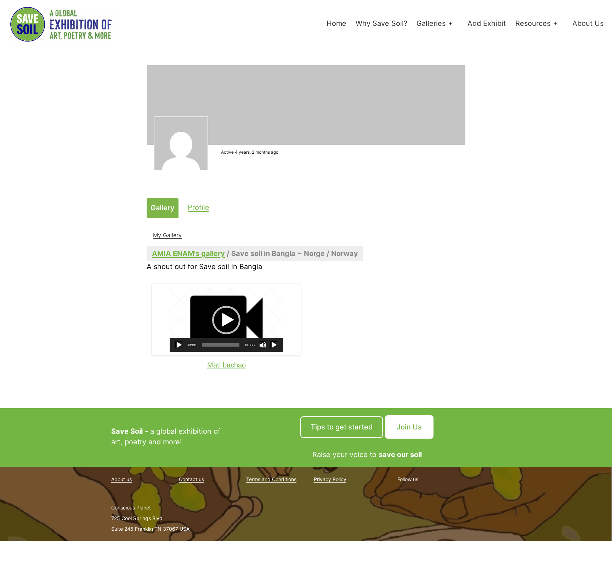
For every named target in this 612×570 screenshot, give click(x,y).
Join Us (409, 427)
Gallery (163, 208)
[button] (226, 320)
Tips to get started (342, 427)
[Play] (178, 344)
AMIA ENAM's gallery (188, 253)
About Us (588, 23)
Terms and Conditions (271, 479)
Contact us (191, 479)
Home (336, 23)
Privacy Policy (330, 479)
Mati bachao (226, 365)
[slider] (220, 345)
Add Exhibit (487, 23)
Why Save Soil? (381, 23)
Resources (532, 23)
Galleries (431, 23)
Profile (198, 207)
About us (121, 479)
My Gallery (167, 235)
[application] (226, 320)
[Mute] (262, 344)
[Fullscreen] (273, 344)
